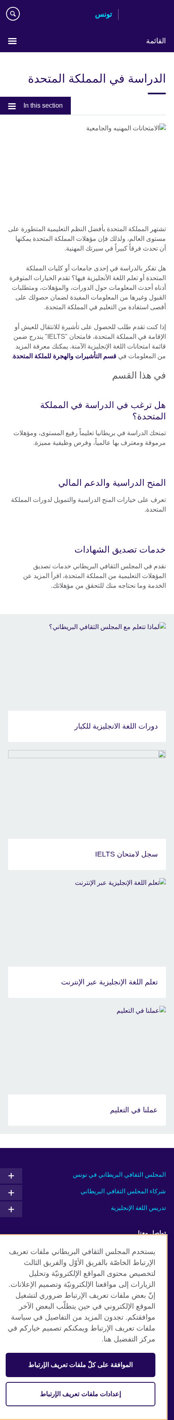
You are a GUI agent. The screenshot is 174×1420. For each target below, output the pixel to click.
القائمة (156, 41)
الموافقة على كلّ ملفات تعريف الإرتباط (80, 1364)
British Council (145, 15)
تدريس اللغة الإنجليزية (138, 1207)
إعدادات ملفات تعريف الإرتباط (80, 1393)
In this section (43, 105)
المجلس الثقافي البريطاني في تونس (119, 1174)
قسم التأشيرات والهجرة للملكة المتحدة (65, 356)
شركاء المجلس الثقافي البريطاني (123, 1191)
